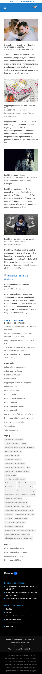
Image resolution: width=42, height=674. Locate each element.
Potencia (20, 483)
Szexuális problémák (21, 518)
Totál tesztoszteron (11, 430)
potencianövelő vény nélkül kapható (16, 502)
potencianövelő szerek (12, 495)
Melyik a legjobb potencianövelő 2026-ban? (21, 598)
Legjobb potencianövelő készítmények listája (19, 106)
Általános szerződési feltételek (19, 649)
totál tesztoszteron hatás (12, 534)
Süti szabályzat (20, 646)
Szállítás (9, 609)
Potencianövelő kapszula (14, 548)
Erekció (24, 443)
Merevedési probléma (22, 471)
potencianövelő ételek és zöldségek (18, 414)
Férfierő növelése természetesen (15, 447)
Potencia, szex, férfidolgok (14, 398)
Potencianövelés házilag (12, 244)
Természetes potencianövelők (14, 526)
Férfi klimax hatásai (20, 110)
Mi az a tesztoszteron (11, 181)
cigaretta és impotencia (12, 443)
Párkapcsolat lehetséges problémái (16, 510)
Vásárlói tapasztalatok (13, 619)
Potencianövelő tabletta (28, 495)
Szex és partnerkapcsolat (24, 49)
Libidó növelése (21, 113)
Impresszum (29, 639)
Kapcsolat (9, 626)
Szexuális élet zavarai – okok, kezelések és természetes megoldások (20, 46)
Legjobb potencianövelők (13, 459)
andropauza (19, 439)
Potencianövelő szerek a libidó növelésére (16, 285)
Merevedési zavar (10, 475)
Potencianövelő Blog (12, 560)
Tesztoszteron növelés (12, 530)
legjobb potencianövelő (12, 455)
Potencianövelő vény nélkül (13, 499)
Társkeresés (26, 534)
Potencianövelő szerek (14, 623)
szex (32, 514)
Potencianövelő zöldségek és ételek (18, 418)
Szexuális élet (9, 522)
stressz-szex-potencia (22, 514)
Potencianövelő (19, 289)
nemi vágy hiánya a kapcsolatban (15, 479)
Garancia (9, 612)
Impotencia (17, 451)
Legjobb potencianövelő (13, 556)
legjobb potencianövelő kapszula (15, 463)
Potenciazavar (25, 506)
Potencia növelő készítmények (26, 491)
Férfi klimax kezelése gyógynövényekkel (20, 239)
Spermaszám (9, 514)
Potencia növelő (10, 394)
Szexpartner (9, 518)
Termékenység (20, 522)
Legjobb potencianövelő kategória (17, 383)
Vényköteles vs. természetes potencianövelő (18, 538)
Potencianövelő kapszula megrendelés (19, 616)
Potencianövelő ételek (12, 506)
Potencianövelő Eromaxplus (15, 552)
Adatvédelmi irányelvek (20, 643)
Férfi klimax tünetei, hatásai (15, 175)
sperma (31, 510)
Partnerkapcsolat (10, 483)
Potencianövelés (11, 402)
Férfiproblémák (9, 113)
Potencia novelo (30, 483)
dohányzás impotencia (13, 371)
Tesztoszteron (9, 426)
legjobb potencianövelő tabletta (14, 467)
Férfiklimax (8, 451)
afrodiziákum (9, 439)
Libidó (28, 467)
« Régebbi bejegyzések (13, 320)
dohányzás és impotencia (14, 367)
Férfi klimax (30, 447)
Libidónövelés (9, 471)
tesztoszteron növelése (28, 530)
